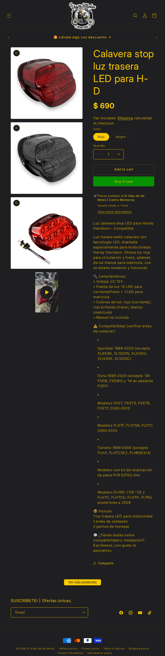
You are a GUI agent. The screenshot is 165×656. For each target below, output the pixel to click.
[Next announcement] (156, 37)
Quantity (99, 145)
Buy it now (124, 181)
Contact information (70, 653)
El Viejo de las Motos (41, 648)
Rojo (101, 137)
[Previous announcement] (8, 37)
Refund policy (68, 648)
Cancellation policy (99, 653)
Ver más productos (82, 582)
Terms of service (114, 648)
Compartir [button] (105, 563)
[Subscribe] (83, 612)
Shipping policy (139, 648)
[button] (9, 15)
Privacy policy (90, 648)
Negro (123, 138)
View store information (115, 212)
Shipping (125, 118)
